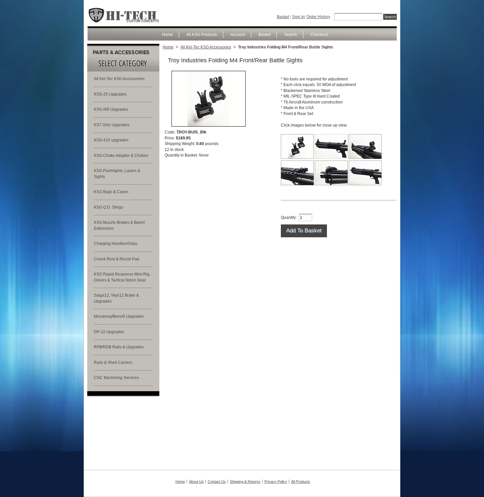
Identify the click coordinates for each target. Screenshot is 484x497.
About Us (196, 481)
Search (290, 34)
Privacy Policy (275, 481)
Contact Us (217, 481)
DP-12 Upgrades (109, 332)
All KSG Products (201, 34)
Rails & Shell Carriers (113, 362)
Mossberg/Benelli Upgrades (119, 316)
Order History (318, 17)
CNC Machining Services (116, 377)
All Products (300, 481)
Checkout (319, 34)
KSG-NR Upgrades (111, 109)
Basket (283, 17)
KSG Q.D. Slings (108, 207)
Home (167, 34)
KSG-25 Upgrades (110, 94)
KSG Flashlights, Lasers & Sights (117, 173)
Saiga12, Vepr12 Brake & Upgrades (116, 298)
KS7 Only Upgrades (111, 125)
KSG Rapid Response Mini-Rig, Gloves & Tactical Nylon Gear (122, 277)
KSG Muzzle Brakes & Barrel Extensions (119, 225)
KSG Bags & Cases (111, 192)
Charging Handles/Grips (115, 243)
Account (237, 34)
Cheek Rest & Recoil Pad (116, 259)
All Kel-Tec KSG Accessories (119, 78)
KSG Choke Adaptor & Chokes (121, 155)
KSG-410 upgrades (111, 140)
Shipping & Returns (245, 481)
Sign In (298, 17)
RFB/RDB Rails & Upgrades (119, 347)
